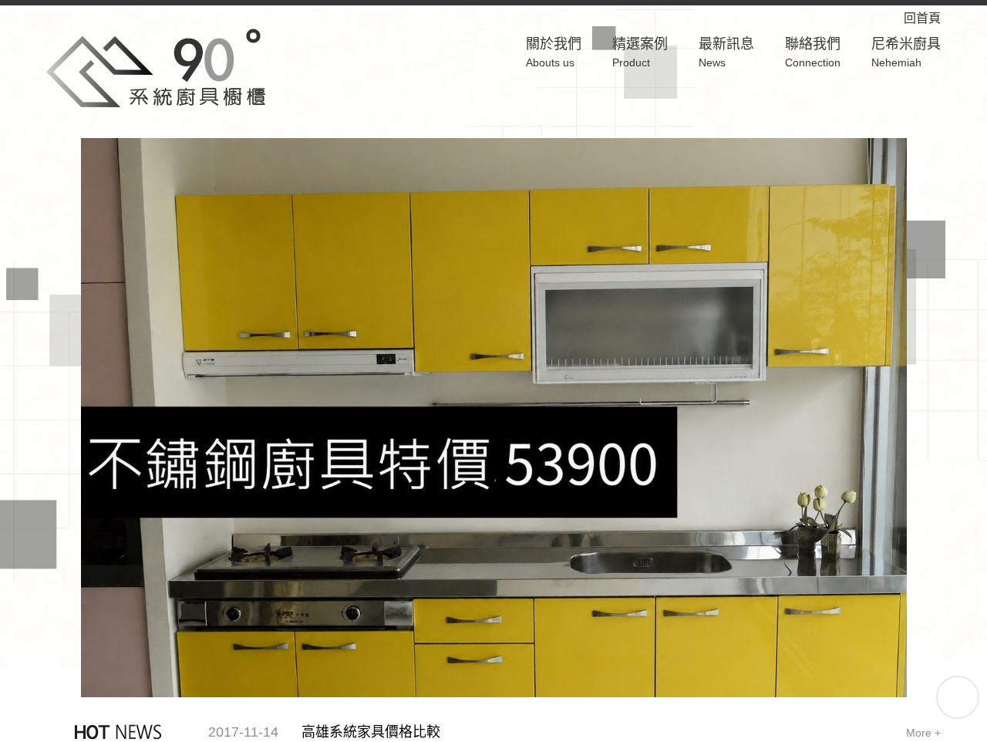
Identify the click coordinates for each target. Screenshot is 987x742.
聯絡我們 (812, 52)
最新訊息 (726, 52)
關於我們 (553, 52)
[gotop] (957, 697)
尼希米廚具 (906, 52)
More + (506, 733)
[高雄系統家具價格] (155, 67)
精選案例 (640, 52)
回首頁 (934, 18)
